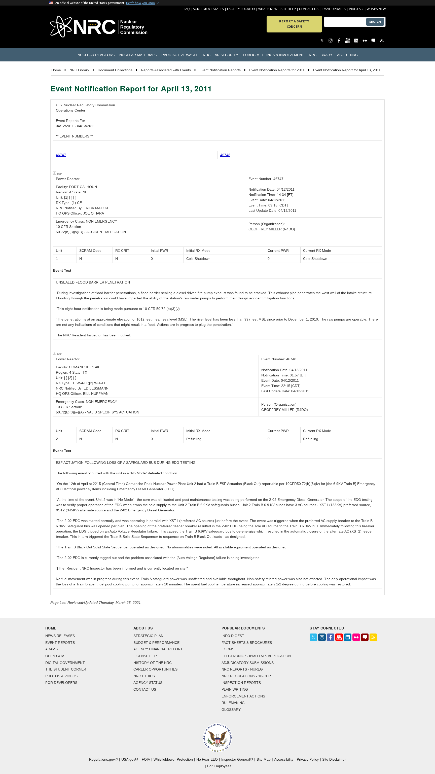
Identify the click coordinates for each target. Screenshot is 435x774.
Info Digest (233, 636)
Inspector (235, 759)
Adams (51, 649)
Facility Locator (241, 9)
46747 (61, 155)
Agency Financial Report (158, 649)
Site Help (288, 9)
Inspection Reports (241, 683)
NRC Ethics (144, 676)
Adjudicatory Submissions (248, 663)
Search (375, 22)
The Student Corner (65, 669)
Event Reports (60, 643)
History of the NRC (152, 663)
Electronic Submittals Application (256, 656)
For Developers (61, 683)
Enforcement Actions (243, 696)
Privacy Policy (308, 759)
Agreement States (208, 9)
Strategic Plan (148, 636)
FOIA (146, 759)
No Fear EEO (207, 759)
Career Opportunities (155, 669)
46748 (225, 155)
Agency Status (147, 683)
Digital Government (65, 663)
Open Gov (54, 656)
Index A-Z (356, 9)
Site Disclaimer (334, 759)
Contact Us (308, 9)
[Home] (76, 27)
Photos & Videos (61, 676)
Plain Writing (235, 689)
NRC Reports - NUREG (242, 669)
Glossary (231, 710)
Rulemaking (233, 703)
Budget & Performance (156, 643)
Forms (228, 649)
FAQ (187, 9)
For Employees (219, 766)
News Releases (60, 636)
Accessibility (283, 759)
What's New (267, 9)
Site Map (264, 759)
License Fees (145, 656)
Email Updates (334, 9)
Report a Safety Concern (294, 24)
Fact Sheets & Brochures (247, 643)
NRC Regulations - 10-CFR (246, 676)
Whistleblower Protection (173, 759)
